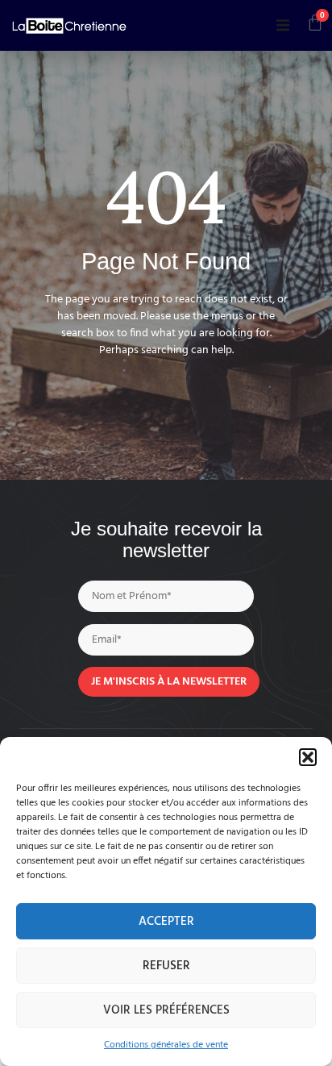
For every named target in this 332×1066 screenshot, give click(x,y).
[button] (308, 757)
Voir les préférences (166, 1010)
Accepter (166, 921)
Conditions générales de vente (166, 1045)
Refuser (166, 966)
